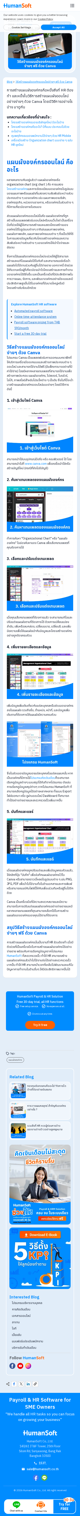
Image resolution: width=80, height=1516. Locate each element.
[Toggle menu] (72, 5)
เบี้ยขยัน (16, 1335)
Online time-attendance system (35, 317)
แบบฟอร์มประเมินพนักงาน (27, 1341)
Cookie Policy (45, 19)
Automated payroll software (33, 311)
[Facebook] (36, 1478)
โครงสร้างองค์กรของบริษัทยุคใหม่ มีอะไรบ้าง (37, 122)
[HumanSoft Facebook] (12, 1366)
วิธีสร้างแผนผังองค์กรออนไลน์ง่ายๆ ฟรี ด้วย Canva (44, 81)
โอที (14, 1328)
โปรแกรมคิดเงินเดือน (43, 778)
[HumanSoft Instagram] (28, 1366)
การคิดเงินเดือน (21, 1309)
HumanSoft (14, 956)
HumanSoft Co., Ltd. (35, 1490)
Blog (9, 81)
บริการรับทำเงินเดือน (24, 1348)
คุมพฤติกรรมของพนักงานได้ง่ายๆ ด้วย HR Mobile (41, 136)
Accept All (58, 27)
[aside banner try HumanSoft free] (40, 1185)
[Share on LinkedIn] (28, 1384)
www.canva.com (36, 464)
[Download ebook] (40, 1258)
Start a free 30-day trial (30, 334)
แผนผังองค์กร (15, 1059)
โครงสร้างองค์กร (17, 189)
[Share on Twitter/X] (21, 1384)
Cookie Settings (21, 27)
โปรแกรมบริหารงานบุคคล (27, 1303)
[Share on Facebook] (14, 1384)
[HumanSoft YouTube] (20, 1366)
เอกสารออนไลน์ (21, 1316)
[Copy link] (35, 1384)
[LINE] (44, 1478)
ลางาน (16, 1322)
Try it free (40, 1025)
